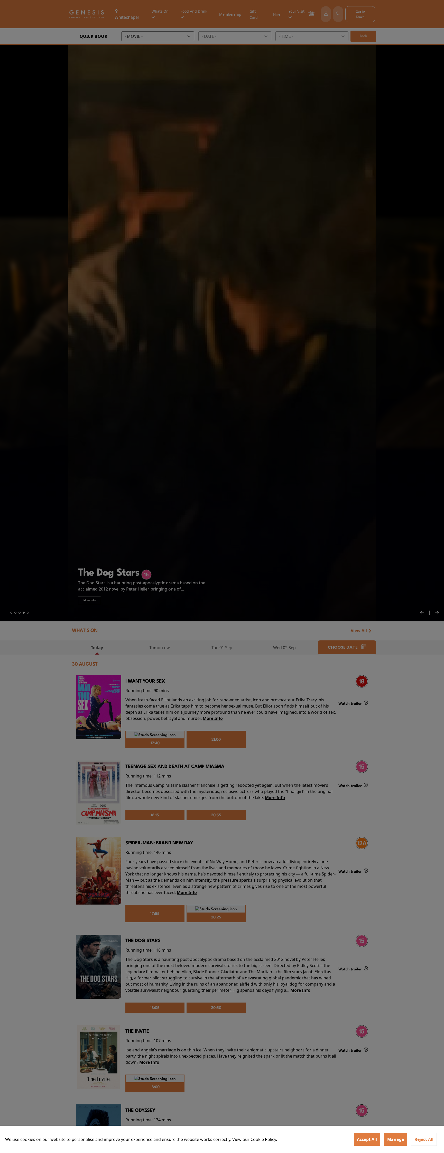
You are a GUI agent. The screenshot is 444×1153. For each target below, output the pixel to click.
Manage (395, 1139)
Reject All (423, 1139)
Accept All (367, 1139)
